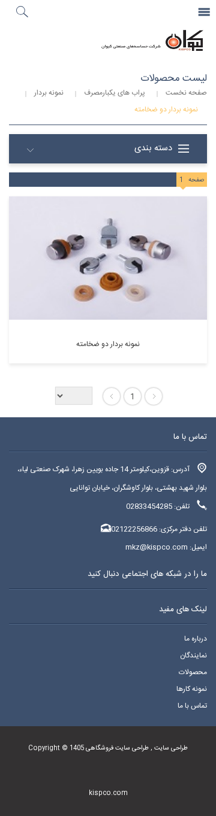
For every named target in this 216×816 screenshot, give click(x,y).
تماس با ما (192, 706)
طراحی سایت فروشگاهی (116, 748)
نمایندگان (193, 656)
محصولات (193, 672)
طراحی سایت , (168, 748)
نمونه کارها (191, 689)
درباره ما (195, 639)
